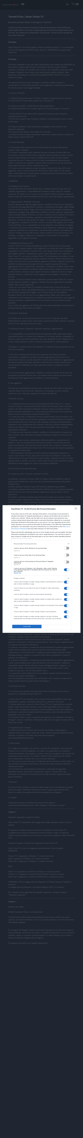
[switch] (66, 548)
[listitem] (41, 544)
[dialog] (41, 569)
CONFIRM (27, 626)
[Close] (76, 509)
